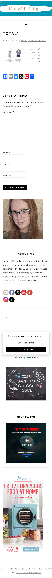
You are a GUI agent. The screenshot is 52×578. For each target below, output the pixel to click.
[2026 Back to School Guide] (26, 399)
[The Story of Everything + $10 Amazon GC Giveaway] (26, 462)
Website (7, 175)
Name (6, 152)
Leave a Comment (37, 40)
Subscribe (26, 349)
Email (6, 164)
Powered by (19, 358)
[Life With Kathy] (26, 17)
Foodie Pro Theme (28, 572)
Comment (8, 112)
